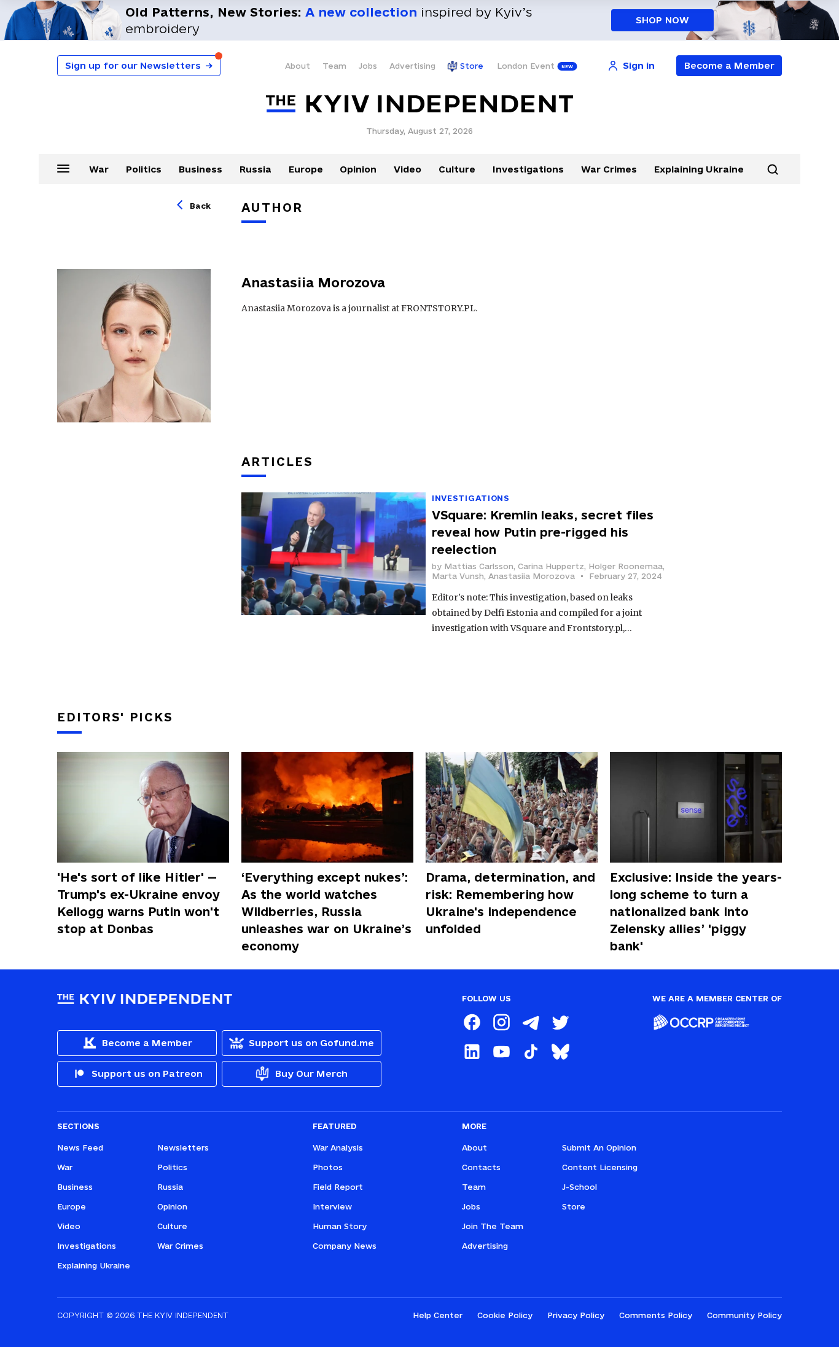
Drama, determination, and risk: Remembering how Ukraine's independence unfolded (510, 903)
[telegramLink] (530, 1022)
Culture (457, 169)
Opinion (358, 169)
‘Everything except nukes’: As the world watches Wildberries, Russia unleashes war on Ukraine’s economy (326, 912)
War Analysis (338, 1147)
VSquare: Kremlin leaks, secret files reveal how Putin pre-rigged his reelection (543, 532)
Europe (306, 169)
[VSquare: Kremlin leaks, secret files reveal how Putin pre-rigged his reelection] (333, 564)
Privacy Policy (575, 1315)
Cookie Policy (505, 1315)
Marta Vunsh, (460, 576)
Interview (332, 1206)
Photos (328, 1167)
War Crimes (609, 169)
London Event (526, 65)
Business (200, 169)
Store (471, 65)
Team (334, 65)
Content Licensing (600, 1167)
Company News (345, 1245)
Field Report (338, 1186)
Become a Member (729, 65)
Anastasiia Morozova (531, 576)
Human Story (340, 1226)
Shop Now (662, 20)
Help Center (437, 1315)
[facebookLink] (472, 1022)
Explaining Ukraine (699, 169)
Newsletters (183, 1147)
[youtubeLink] (501, 1052)
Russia (255, 169)
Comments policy (655, 1315)
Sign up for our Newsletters (139, 65)
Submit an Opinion (599, 1147)
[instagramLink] (501, 1022)
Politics (144, 169)
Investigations (528, 169)
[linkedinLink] (472, 1052)
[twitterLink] (560, 1022)
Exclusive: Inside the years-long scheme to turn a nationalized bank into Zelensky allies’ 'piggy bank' (696, 912)
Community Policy (744, 1315)
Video (407, 169)
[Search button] (772, 169)
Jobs (368, 65)
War (99, 169)
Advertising (412, 65)
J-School (579, 1186)
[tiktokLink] (530, 1052)
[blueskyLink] (560, 1052)
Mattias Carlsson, (481, 566)
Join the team (492, 1226)
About (297, 65)
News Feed (80, 1147)
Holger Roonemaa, (626, 566)
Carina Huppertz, (553, 566)
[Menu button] (63, 168)
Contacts (481, 1167)
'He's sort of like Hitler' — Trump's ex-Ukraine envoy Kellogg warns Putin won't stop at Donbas (138, 903)
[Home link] (419, 104)
